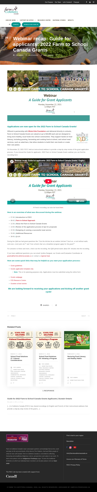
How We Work (11, 20)
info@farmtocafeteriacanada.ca (76, 453)
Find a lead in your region (74, 435)
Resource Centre (44, 20)
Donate (16, 24)
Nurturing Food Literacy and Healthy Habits (76, 357)
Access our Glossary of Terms (76, 459)
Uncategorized (33, 55)
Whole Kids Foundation (37, 131)
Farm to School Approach (25, 220)
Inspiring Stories (59, 20)
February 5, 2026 (73, 354)
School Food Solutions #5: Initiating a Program (48, 357)
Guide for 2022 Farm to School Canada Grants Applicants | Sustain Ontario (39, 399)
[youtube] (90, 2)
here (61, 207)
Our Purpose (49, 2)
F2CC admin (19, 55)
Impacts (71, 20)
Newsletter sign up (31, 24)
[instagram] (93, 2)
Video (45, 55)
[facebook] (86, 2)
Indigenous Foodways (30, 458)
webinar (50, 55)
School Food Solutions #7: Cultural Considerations (19, 358)
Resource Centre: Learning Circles (18, 376)
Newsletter (70, 441)
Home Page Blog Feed (77, 380)
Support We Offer (26, 20)
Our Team (58, 2)
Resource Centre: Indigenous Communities (18, 373)
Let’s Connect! (67, 2)
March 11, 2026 (16, 354)
